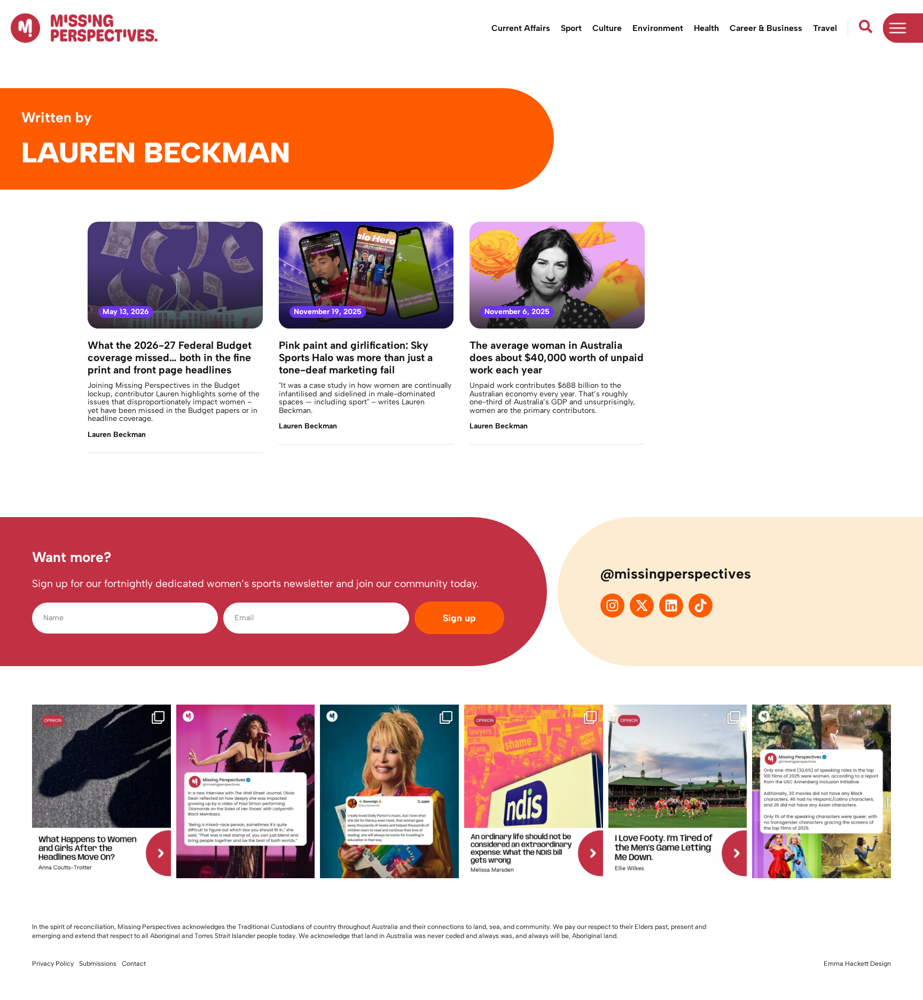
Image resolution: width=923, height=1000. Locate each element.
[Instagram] (612, 605)
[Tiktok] (701, 605)
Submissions (97, 963)
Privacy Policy (53, 963)
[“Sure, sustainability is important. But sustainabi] (533, 791)
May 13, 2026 (126, 311)
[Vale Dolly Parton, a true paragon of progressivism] (389, 791)
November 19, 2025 (328, 311)
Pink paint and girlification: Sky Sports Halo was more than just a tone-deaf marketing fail (356, 357)
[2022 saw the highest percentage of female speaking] (821, 791)
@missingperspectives (675, 573)
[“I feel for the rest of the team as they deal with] (677, 791)
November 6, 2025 (517, 311)
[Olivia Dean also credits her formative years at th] (245, 791)
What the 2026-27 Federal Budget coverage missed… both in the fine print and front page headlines (170, 357)
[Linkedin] (671, 605)
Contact (134, 963)
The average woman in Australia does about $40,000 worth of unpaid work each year (557, 357)
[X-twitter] (642, 605)
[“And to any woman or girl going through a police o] (101, 791)
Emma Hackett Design (857, 963)
